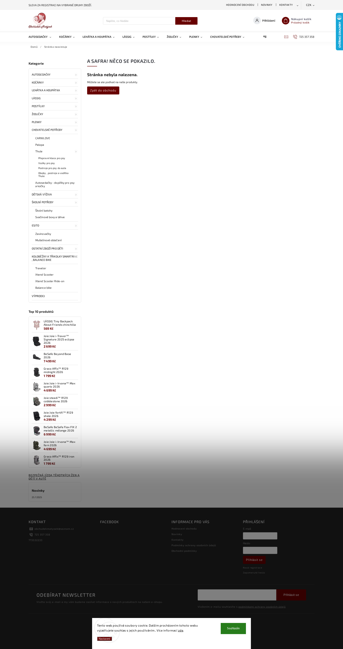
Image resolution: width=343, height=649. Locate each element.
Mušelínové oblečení (48, 240)
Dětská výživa (42, 194)
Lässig (36, 98)
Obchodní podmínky (184, 550)
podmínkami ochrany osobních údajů (262, 606)
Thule (39, 151)
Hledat (186, 20)
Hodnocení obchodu (240, 4)
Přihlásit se (254, 560)
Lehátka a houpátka (46, 90)
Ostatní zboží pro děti (47, 248)
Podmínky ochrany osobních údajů (194, 545)
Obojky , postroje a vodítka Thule (53, 174)
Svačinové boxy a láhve (50, 217)
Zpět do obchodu (103, 90)
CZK (309, 5)
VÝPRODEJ (38, 296)
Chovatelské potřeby (47, 129)
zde (180, 630)
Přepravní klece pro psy (51, 158)
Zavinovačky (43, 233)
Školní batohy (43, 210)
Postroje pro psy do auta (52, 168)
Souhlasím (233, 628)
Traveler (40, 268)
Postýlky (38, 106)
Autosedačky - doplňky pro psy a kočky (54, 184)
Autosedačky (41, 74)
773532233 (35, 540)
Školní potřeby (42, 202)
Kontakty (286, 4)
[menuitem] (42, 37)
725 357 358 (42, 534)
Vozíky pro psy (46, 163)
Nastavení (104, 638)
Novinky (267, 4)
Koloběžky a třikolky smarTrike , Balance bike (55, 258)
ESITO (35, 225)
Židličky (37, 114)
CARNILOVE (42, 138)
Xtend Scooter (44, 274)
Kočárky (38, 82)
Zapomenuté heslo (254, 572)
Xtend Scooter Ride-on (49, 281)
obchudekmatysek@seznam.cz (54, 528)
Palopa (39, 144)
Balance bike (43, 287)
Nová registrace (252, 567)
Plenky (37, 122)
